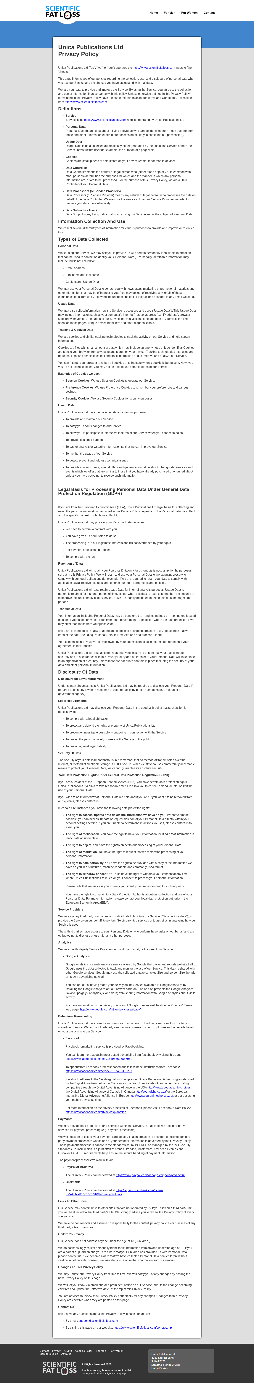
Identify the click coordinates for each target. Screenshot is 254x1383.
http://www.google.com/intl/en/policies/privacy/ (110, 1009)
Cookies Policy (83, 1350)
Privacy (56, 1350)
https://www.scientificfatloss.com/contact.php (143, 1327)
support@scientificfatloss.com (98, 1320)
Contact (209, 12)
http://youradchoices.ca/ (151, 1091)
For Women (189, 12)
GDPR (68, 1350)
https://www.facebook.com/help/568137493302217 (99, 1071)
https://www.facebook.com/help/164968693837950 (99, 1058)
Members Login (49, 1353)
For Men (169, 12)
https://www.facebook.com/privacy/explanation (96, 1112)
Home (153, 12)
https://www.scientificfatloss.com (154, 67)
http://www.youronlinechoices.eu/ (151, 1095)
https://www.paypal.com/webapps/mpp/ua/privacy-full (150, 1175)
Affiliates (66, 1353)
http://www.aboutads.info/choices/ (169, 1087)
